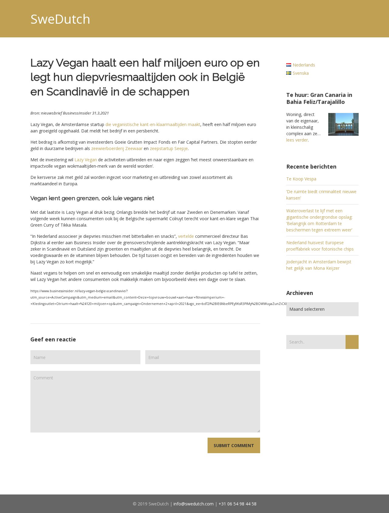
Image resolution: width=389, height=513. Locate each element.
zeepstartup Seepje (169, 148)
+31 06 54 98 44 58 (237, 504)
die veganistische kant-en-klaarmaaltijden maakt (152, 124)
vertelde (186, 236)
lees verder (297, 140)
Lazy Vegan (85, 159)
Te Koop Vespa (301, 179)
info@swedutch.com (194, 504)
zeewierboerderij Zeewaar (117, 148)
